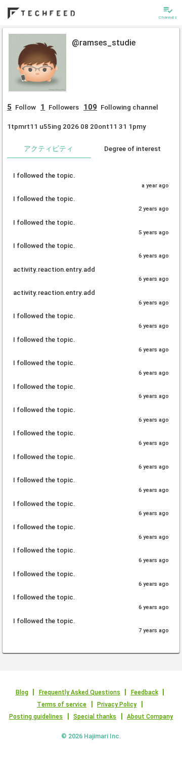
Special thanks (94, 716)
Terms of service (61, 704)
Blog (22, 692)
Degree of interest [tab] (132, 148)
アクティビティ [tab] (48, 148)
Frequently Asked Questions (79, 692)
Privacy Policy (116, 704)
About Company (150, 716)
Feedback (144, 692)
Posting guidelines (36, 716)
